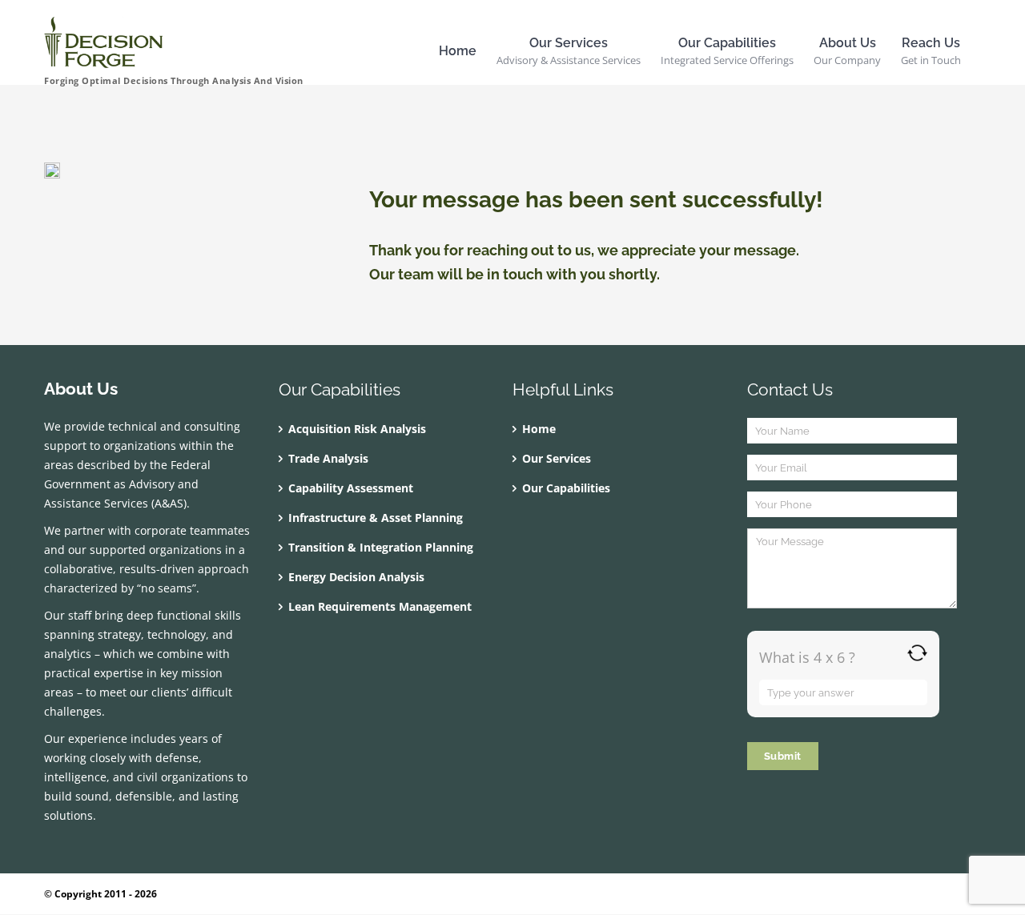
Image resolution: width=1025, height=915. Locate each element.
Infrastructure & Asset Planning (375, 517)
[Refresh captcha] (917, 653)
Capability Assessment (350, 488)
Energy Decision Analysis (356, 576)
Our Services (556, 458)
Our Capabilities (566, 488)
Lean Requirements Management (380, 606)
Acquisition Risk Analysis (357, 428)
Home (539, 428)
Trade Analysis (328, 458)
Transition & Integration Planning (380, 547)
